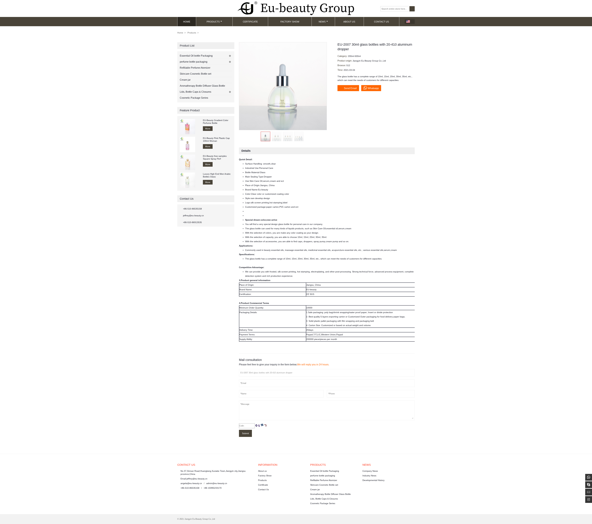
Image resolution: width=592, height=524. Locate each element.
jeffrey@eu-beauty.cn (193, 215)
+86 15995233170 (213, 488)
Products (213, 21)
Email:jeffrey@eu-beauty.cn (194, 478)
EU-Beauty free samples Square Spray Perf (215, 157)
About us (262, 471)
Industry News (369, 475)
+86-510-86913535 (192, 222)
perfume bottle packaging (193, 61)
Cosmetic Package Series (194, 98)
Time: (340, 70)
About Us (349, 21)
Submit (245, 433)
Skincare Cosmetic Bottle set (195, 73)
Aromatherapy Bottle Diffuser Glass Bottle (202, 85)
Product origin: (345, 60)
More (207, 128)
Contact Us (381, 21)
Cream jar (185, 79)
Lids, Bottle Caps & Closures (195, 91)
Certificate (250, 21)
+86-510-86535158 (192, 209)
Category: (342, 56)
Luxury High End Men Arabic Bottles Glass (217, 175)
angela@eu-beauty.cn (191, 483)
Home (186, 21)
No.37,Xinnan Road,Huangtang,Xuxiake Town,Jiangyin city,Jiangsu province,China (213, 472)
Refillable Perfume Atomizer (195, 67)
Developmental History (373, 480)
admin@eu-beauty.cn (216, 483)
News (322, 21)
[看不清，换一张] (261, 426)
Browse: (341, 65)
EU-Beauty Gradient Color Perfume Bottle (215, 121)
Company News (370, 471)
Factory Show (289, 21)
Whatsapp (373, 88)
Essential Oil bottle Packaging (196, 55)
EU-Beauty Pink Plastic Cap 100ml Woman (216, 139)
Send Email (348, 88)
